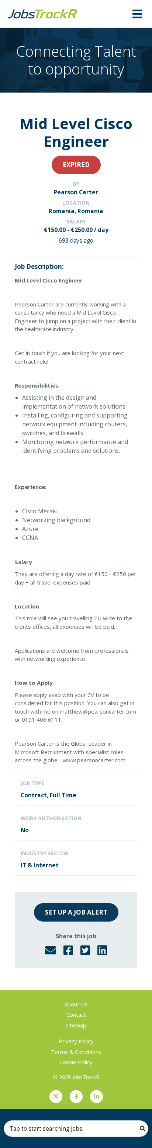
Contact (76, 1014)
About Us (76, 1004)
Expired (76, 164)
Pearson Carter (76, 192)
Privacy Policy (76, 1041)
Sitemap (76, 1025)
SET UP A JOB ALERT (76, 912)
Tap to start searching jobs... (48, 1128)
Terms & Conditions (76, 1051)
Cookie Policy (76, 1062)
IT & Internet (40, 865)
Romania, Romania (76, 211)
